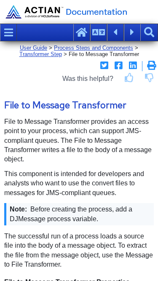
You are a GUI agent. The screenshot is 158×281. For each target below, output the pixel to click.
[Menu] (8, 32)
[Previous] (115, 32)
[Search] (149, 32)
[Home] (81, 32)
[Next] (132, 32)
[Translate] (98, 32)
